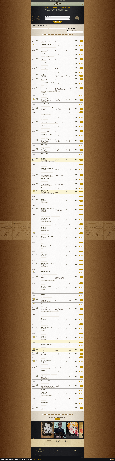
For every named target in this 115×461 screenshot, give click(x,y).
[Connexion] (72, 4)
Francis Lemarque (49, 91)
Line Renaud (55, 91)
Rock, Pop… (47, 56)
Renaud (48, 368)
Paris (45, 60)
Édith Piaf (42, 80)
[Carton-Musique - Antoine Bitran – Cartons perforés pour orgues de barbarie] (57, 4)
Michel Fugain (45, 119)
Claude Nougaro (50, 47)
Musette (42, 123)
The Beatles (52, 56)
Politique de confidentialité (37, 459)
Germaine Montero (44, 280)
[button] (79, 4)
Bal (41, 119)
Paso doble (57, 311)
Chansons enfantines (44, 65)
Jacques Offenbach (51, 161)
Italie (48, 230)
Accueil (33, 3)
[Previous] (34, 429)
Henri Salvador (50, 172)
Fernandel (50, 395)
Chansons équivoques (44, 395)
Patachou (52, 280)
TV (47, 266)
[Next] (81, 429)
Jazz (54, 47)
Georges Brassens (43, 368)
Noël (41, 239)
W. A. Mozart (49, 185)
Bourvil (42, 42)
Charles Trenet (43, 69)
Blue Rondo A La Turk (44, 47)
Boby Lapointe (46, 311)
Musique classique (44, 51)
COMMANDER (81, 45)
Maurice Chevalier (44, 166)
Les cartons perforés (39, 3)
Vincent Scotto (43, 132)
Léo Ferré (42, 151)
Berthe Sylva (43, 330)
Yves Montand (43, 92)
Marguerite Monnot (49, 176)
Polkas (51, 297)
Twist (42, 306)
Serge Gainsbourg (55, 123)
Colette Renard (43, 176)
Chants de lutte (47, 151)
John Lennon (43, 56)
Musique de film (43, 91)
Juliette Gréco (47, 123)
